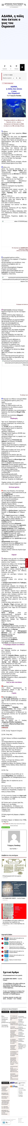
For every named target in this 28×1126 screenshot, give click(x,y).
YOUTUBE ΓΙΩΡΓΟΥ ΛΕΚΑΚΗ (14, 1027)
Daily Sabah (5, 726)
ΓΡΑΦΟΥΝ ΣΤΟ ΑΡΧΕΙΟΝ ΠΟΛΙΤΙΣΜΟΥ (21, 1040)
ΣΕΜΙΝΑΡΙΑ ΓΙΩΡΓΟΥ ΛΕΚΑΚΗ (22, 1024)
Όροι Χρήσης (21, 1088)
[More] (22, 67)
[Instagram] (20, 1085)
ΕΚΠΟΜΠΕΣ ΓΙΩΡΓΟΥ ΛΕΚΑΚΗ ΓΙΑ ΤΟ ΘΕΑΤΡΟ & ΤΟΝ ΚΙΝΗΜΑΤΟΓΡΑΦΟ (14, 1076)
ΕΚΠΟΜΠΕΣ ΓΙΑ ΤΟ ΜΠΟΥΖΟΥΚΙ (4, 1094)
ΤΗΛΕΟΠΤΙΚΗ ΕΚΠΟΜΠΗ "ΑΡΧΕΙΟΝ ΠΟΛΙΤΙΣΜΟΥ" (13, 1047)
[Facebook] (19, 1085)
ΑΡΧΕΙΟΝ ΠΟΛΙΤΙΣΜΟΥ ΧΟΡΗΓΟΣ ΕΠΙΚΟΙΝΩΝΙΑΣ (21, 1034)
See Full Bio (13, 848)
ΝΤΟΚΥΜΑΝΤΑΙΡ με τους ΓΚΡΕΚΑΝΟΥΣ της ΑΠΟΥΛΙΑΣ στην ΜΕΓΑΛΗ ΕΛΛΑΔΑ (14, 1069)
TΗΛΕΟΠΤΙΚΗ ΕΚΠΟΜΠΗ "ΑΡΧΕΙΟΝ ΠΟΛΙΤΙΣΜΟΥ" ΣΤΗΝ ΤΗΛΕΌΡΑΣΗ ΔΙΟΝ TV (14, 1034)
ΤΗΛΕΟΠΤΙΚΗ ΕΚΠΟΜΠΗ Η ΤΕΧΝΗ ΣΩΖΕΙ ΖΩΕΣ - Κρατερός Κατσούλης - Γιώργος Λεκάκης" (14, 1061)
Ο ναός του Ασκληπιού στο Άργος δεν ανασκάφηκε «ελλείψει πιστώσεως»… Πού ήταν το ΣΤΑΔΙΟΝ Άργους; (14, 992)
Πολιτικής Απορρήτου (21, 1092)
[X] (21, 1085)
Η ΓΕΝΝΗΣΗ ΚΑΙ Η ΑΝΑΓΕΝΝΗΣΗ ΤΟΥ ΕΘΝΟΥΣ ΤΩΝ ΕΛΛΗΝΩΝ (14, 1053)
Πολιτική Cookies (22, 1090)
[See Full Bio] (17, 849)
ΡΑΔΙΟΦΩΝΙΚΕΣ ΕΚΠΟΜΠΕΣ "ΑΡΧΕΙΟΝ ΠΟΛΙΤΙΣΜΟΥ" (4, 1088)
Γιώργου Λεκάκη (15, 96)
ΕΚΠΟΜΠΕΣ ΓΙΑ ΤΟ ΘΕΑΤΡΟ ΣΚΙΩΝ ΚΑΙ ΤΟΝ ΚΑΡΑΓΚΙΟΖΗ (5, 1112)
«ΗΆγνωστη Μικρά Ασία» (16, 724)
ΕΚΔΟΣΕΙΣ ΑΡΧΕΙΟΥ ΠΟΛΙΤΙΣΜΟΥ (21, 1021)
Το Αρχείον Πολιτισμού (21, 1095)
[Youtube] (23, 1085)
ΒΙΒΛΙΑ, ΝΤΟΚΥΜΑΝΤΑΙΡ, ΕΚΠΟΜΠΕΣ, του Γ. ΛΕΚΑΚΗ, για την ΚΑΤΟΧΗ (22, 1046)
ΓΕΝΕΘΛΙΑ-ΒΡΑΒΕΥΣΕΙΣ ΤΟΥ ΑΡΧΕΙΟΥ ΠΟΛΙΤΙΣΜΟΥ (22, 1028)
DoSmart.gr (5, 1120)
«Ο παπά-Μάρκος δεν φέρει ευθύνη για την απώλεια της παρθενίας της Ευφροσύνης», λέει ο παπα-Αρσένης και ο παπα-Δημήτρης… (14, 985)
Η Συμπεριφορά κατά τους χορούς (12, 975)
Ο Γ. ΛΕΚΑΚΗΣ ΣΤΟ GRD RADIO (5, 1107)
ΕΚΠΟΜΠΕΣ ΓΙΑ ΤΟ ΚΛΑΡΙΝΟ (4, 1097)
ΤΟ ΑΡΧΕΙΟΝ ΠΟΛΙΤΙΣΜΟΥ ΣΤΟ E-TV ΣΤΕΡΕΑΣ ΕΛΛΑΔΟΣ (14, 1041)
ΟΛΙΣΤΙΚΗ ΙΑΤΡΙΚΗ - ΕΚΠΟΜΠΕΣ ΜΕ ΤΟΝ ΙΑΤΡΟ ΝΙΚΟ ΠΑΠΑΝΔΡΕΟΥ (5, 1102)
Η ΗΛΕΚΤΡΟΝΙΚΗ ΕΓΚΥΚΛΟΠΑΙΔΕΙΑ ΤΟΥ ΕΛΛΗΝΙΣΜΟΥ (14, 6)
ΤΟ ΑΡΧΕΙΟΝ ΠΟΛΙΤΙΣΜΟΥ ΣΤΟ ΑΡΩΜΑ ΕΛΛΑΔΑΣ (14, 1023)
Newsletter (26, 563)
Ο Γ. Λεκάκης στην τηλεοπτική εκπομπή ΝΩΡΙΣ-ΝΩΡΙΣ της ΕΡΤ (14, 1017)
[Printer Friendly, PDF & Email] (5, 828)
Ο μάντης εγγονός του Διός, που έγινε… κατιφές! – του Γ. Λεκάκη (12, 998)
